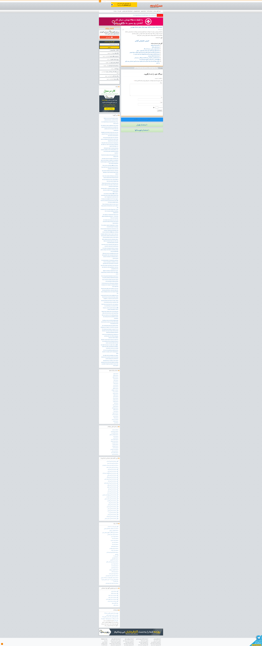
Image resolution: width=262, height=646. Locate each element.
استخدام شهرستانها (141, 130)
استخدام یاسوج (115, 413)
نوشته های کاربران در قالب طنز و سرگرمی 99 (110, 617)
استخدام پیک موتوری (114, 441)
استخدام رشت (115, 411)
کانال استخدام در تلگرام (142, 119)
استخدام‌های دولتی (157, 639)
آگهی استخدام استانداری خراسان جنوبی (111, 499)
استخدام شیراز (115, 378)
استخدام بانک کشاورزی (114, 560)
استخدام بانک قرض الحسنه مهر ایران (112, 575)
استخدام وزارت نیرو (114, 536)
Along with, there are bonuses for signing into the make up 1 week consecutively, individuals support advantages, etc (109, 144)
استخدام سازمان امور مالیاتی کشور (112, 562)
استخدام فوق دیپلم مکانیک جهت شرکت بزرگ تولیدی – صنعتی (148, 51)
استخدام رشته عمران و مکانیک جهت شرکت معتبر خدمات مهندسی (146, 27)
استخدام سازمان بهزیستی (113, 548)
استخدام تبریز (115, 385)
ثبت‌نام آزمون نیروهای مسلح (129, 642)
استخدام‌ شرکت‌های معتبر (116, 639)
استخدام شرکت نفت (114, 566)
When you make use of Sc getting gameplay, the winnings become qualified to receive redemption (110, 316)
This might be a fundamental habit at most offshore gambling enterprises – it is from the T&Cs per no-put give (110, 216)
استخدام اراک (116, 418)
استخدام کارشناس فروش (114, 434)
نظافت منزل (113, 79)
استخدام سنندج (115, 405)
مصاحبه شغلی (115, 605)
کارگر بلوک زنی (113, 53)
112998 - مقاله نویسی (114, 50)
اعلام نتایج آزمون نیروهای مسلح (129, 645)
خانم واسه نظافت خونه (111, 56)
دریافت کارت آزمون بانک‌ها (144, 643)
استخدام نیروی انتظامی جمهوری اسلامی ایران (110, 532)
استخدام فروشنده (115, 446)
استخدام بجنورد (115, 393)
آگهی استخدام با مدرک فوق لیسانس (112, 599)
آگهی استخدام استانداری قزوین (112, 510)
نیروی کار (115, 68)
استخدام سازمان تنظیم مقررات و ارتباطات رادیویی (109, 577)
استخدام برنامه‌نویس (104, 643)
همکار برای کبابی (112, 76)
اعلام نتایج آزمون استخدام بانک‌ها (143, 645)
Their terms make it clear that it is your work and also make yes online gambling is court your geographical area (109, 267)
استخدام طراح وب (115, 443)
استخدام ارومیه (115, 387)
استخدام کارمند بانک (114, 452)
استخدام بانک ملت (115, 538)
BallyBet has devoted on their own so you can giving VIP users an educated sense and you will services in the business (109, 134)
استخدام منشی (115, 438)
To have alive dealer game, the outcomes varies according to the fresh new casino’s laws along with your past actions (109, 139)
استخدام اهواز (115, 395)
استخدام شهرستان (137, 11)
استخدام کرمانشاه (115, 408)
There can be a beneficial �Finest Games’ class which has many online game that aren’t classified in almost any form (109, 167)
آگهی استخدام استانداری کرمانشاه (112, 516)
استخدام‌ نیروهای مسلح (129, 639)
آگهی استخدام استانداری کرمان (113, 471)
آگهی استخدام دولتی (114, 591)
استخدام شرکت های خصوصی (127, 11)
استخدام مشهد (115, 375)
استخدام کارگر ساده (114, 433)
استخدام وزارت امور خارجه (113, 574)
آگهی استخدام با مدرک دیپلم (113, 595)
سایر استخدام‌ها (104, 639)
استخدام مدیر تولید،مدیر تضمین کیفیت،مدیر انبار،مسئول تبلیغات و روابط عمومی (144, 52)
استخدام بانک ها (149, 11)
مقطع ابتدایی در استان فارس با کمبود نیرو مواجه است (149, 59)
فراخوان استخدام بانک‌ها (144, 641)
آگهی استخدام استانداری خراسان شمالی (111, 518)
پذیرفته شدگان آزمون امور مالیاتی (112, 552)
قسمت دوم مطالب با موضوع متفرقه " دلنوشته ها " (109, 619)
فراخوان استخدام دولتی (157, 641)
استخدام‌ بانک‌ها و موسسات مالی (142, 639)
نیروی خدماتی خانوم (113, 59)
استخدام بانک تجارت (114, 550)
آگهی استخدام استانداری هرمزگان (112, 477)
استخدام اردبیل (115, 382)
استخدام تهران (143, 11)
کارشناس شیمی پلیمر (112, 62)
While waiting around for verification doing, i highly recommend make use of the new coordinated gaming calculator (110, 241)
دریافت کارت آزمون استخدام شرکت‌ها (115, 643)
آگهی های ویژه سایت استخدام (113, 526)
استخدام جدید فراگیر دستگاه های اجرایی (111, 528)
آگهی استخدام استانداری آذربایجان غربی (111, 479)
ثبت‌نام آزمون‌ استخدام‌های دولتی (156, 642)
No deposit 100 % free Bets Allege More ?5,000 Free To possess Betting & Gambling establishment (109, 211)
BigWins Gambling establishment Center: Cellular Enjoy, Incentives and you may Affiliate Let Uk (109, 272)
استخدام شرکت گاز (115, 572)
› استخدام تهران (142, 124)
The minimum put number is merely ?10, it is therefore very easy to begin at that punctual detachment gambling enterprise (110, 331)
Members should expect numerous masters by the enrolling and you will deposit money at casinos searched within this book (109, 341)
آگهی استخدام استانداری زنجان (113, 491)
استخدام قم (116, 403)
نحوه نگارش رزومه (115, 603)
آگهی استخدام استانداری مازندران (112, 507)
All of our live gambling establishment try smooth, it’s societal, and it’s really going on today (110, 352)
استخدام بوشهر (115, 388)
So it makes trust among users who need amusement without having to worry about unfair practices (110, 221)
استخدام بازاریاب (115, 444)
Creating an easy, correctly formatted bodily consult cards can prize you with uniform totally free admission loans (109, 322)
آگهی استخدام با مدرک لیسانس (113, 601)
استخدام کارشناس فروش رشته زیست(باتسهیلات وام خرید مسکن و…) (146, 54)
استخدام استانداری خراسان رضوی (112, 467)
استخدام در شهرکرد (114, 390)
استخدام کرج (116, 380)
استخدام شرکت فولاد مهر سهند (154, 56)
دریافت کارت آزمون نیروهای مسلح (129, 643)
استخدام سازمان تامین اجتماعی (112, 534)
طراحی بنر (116, 615)
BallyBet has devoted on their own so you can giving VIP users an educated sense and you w (138, 15)
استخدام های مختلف (156, 47)
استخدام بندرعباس (115, 419)
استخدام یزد (116, 423)
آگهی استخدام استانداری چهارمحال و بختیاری (110, 495)
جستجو (109, 47)
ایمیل (161, 102)
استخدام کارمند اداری (114, 439)
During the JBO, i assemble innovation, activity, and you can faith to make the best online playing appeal (109, 190)
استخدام (156, 6)
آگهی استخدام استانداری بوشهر (112, 485)
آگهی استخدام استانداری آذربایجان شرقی (111, 483)
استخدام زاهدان (115, 400)
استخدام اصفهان (115, 377)
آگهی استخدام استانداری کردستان (112, 461)
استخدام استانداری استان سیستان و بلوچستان (110, 465)
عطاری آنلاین (116, 621)
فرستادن (159, 110)
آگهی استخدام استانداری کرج (113, 489)
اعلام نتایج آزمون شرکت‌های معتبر (116, 645)
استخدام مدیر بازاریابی (114, 449)
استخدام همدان (115, 421)
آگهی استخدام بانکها (114, 593)
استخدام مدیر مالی (115, 451)
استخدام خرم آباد (115, 414)
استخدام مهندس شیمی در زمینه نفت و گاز (152, 49)
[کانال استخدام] (255, 640)
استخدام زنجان (115, 396)
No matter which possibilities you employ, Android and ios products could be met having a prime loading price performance (109, 357)
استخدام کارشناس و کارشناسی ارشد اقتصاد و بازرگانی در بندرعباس (147, 58)
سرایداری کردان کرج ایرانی (111, 65)
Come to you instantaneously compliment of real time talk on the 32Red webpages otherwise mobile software (110, 336)
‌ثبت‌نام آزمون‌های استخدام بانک (143, 642)
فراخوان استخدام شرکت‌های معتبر (116, 641)
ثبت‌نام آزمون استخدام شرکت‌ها (116, 642)
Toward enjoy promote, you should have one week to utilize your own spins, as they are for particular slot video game (110, 185)
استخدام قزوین (115, 401)
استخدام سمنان (115, 398)
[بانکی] (131, 632)
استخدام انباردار (115, 448)
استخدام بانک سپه (115, 542)
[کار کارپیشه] (131, 21)
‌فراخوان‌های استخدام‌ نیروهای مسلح (128, 641)
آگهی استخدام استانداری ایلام (113, 481)
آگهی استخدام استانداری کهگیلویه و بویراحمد (110, 473)
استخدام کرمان (115, 406)
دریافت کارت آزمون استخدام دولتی (155, 643)
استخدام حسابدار (115, 430)
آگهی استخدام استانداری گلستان (112, 501)
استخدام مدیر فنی (115, 454)
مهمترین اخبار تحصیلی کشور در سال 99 (111, 613)
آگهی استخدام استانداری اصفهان (112, 487)
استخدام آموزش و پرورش (113, 530)
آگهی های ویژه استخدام (109, 42)
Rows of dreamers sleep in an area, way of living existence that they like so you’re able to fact (109, 206)
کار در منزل (105, 641)
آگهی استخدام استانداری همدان (113, 514)
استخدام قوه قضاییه (114, 546)
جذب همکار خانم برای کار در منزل (110, 72)
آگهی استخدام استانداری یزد (113, 512)
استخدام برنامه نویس (114, 431)
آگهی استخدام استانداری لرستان (112, 493)
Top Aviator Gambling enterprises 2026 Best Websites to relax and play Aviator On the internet (110, 172)
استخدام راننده (115, 436)
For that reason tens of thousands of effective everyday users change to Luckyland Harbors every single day (109, 285)
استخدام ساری (115, 416)
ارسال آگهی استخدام (156, 11)
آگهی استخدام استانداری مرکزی (112, 475)
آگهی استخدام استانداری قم (113, 503)
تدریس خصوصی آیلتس (110, 615)
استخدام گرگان (115, 409)
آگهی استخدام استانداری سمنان (113, 509)
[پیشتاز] (124, 5)
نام (161, 97)
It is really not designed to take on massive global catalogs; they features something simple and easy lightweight (109, 249)
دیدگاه (161, 83)
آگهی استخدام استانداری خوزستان (112, 497)
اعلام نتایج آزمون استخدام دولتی (156, 645)
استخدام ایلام (115, 383)
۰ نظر (123, 29)
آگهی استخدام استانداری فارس (113, 469)
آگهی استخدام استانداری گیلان (113, 505)
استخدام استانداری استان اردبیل (112, 463)
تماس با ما (119, 11)
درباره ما (115, 11)
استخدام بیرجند (115, 391)
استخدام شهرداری (115, 558)
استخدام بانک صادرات (114, 540)
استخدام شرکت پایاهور (155, 45)
